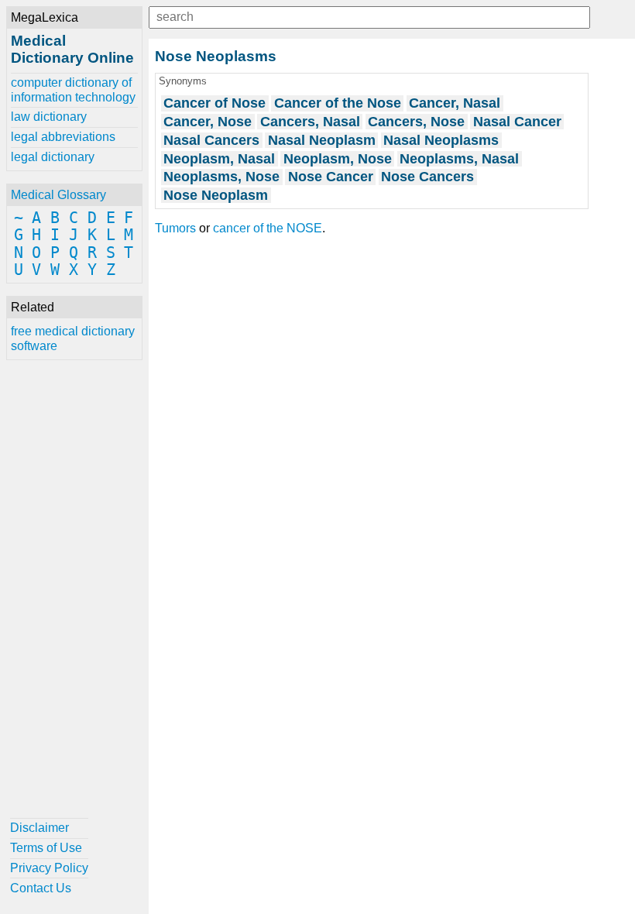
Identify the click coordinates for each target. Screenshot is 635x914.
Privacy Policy (49, 867)
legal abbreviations (63, 136)
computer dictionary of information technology (73, 89)
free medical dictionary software (73, 338)
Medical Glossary (58, 194)
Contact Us (40, 888)
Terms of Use (46, 847)
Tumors (175, 228)
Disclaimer (39, 827)
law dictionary (49, 116)
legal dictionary (52, 156)
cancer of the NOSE (267, 228)
